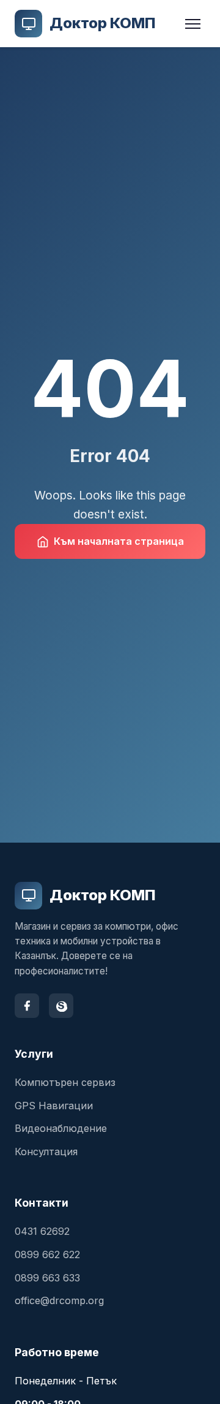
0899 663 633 (47, 1278)
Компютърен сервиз (65, 1082)
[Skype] (61, 1005)
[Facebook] (27, 1005)
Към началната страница (119, 541)
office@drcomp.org (59, 1300)
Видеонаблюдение (61, 1128)
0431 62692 (42, 1231)
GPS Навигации (54, 1105)
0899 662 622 (47, 1254)
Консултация (46, 1151)
